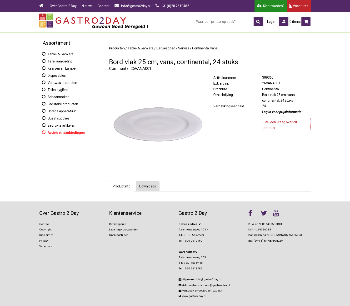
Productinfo (121, 186)
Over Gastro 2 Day (63, 6)
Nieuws (87, 6)
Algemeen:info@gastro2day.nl (201, 279)
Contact (104, 6)
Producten (117, 48)
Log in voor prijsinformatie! (282, 112)
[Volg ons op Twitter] (266, 213)
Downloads (147, 186)
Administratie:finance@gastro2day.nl (205, 285)
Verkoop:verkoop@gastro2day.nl (202, 290)
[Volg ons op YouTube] (278, 213)
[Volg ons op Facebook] (253, 213)
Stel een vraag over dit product (280, 125)
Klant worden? (273, 6)
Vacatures (300, 6)
